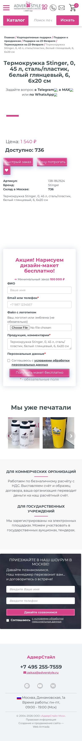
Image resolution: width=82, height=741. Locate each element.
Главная (9, 37)
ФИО (11, 283)
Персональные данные (26, 354)
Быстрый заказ (18, 162)
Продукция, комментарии (28, 335)
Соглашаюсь (37, 620)
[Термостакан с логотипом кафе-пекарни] (23, 433)
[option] (39, 106)
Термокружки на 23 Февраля (24, 44)
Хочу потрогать (52, 162)
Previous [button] (11, 436)
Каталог (16, 20)
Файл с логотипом (21, 312)
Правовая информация (41, 719)
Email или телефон (23, 298)
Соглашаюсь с (41, 363)
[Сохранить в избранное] (7, 170)
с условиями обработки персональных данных (47, 620)
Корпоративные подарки (34, 37)
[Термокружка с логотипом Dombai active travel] (58, 433)
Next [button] (71, 436)
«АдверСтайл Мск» (52, 715)
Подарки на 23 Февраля (39, 40)
